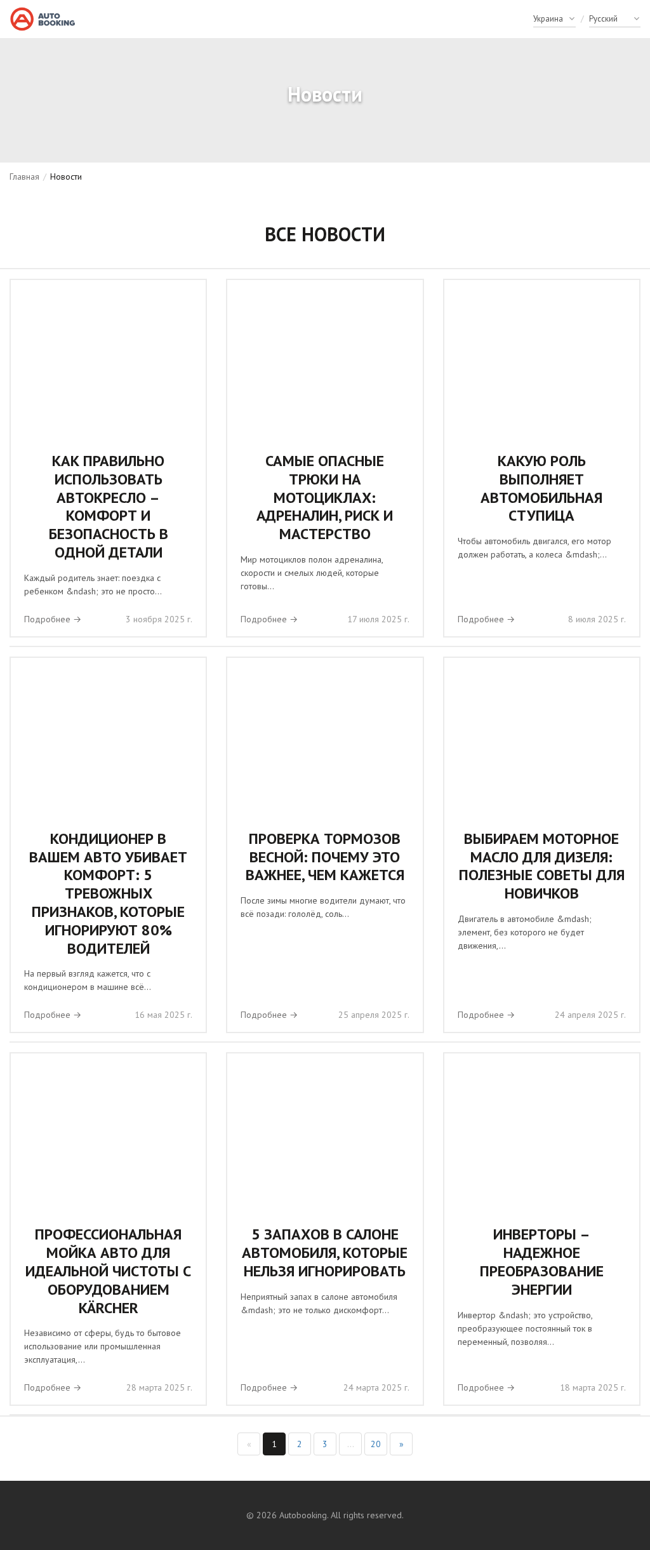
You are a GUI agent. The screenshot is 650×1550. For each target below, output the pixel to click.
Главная (24, 176)
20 (376, 1444)
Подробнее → (52, 619)
